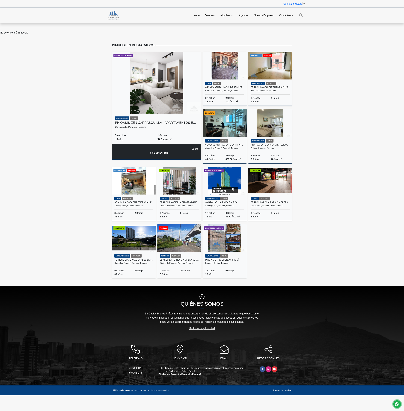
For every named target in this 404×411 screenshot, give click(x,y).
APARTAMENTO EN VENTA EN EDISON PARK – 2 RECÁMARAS (270, 144)
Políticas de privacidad (202, 328)
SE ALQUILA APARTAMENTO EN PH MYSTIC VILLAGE (270, 87)
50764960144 (136, 368)
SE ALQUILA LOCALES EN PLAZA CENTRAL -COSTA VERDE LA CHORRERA (270, 202)
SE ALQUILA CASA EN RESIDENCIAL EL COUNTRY (133, 202)
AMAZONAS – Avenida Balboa (221, 202)
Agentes (243, 15)
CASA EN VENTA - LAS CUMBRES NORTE (224, 87)
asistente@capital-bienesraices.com (224, 368)
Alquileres (226, 15)
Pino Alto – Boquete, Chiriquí (222, 260)
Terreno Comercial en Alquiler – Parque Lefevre (133, 260)
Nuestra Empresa (263, 15)
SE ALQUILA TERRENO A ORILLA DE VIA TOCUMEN (179, 260)
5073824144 (135, 372)
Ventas (209, 15)
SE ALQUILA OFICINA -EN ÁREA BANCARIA (179, 202)
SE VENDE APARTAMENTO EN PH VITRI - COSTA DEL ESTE (224, 144)
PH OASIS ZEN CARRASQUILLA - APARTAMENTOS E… (155, 122)
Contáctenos (286, 15)
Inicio (197, 15)
